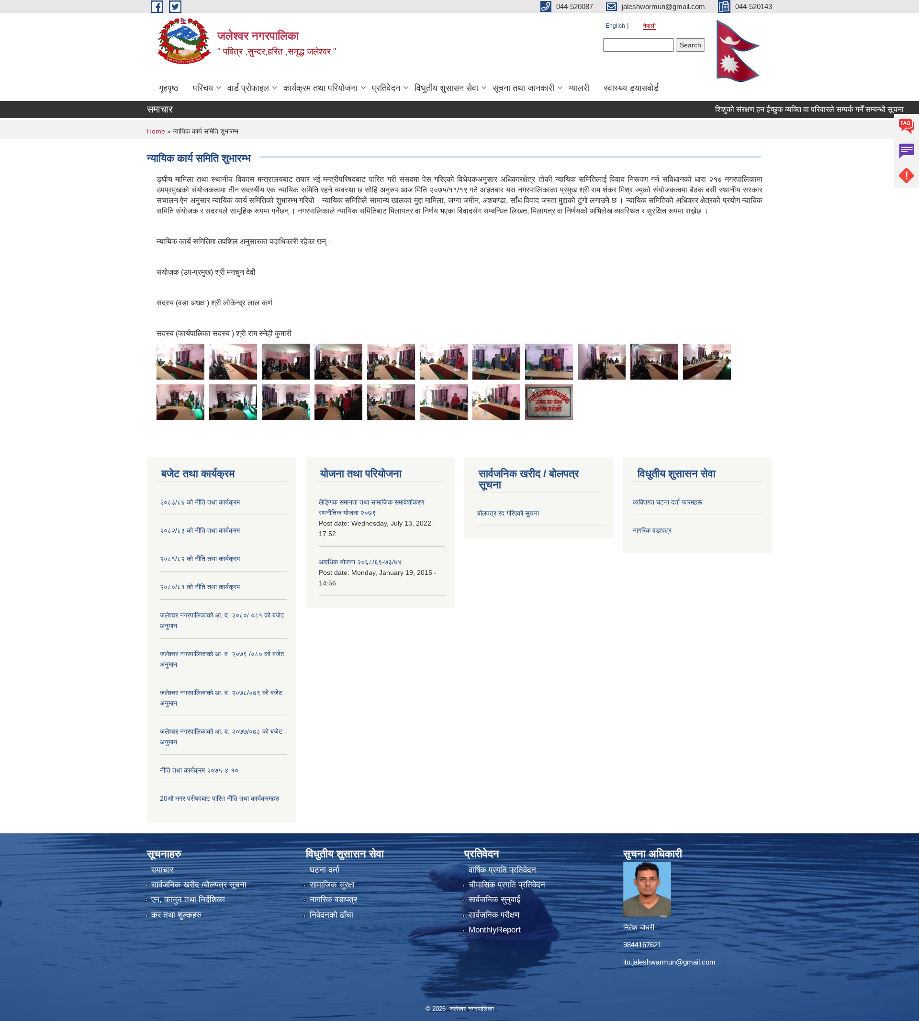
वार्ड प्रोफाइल (248, 88)
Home (156, 131)
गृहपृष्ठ (169, 88)
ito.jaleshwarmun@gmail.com (669, 962)
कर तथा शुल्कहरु (176, 915)
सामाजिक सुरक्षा (332, 884)
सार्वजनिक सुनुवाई (494, 899)
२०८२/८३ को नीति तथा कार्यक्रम (200, 530)
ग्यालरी (579, 88)
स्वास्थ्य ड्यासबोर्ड (631, 88)
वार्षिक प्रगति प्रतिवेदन (502, 870)
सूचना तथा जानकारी (523, 88)
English (615, 25)
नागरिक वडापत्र (652, 530)
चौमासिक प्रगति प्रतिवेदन (507, 884)
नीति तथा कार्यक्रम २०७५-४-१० (199, 770)
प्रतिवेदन (386, 88)
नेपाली (649, 25)
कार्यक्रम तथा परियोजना (320, 88)
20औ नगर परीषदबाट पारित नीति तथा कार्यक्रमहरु (220, 798)
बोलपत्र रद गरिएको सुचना (508, 513)
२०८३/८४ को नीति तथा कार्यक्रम (200, 502)
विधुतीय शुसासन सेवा (446, 88)
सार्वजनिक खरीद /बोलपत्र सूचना (199, 884)
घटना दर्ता (324, 870)
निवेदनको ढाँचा (331, 915)
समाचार (162, 870)
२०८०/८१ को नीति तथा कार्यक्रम (200, 587)
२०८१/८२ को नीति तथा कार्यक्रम (200, 558)
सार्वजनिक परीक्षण (494, 915)
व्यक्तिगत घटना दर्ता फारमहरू (667, 502)
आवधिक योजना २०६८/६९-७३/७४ (360, 562)
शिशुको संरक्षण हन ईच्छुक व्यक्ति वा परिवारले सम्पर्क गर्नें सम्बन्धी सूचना (787, 109)
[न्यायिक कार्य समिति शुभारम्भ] (180, 361)
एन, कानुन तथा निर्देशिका (188, 899)
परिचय (203, 88)
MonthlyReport (495, 929)
